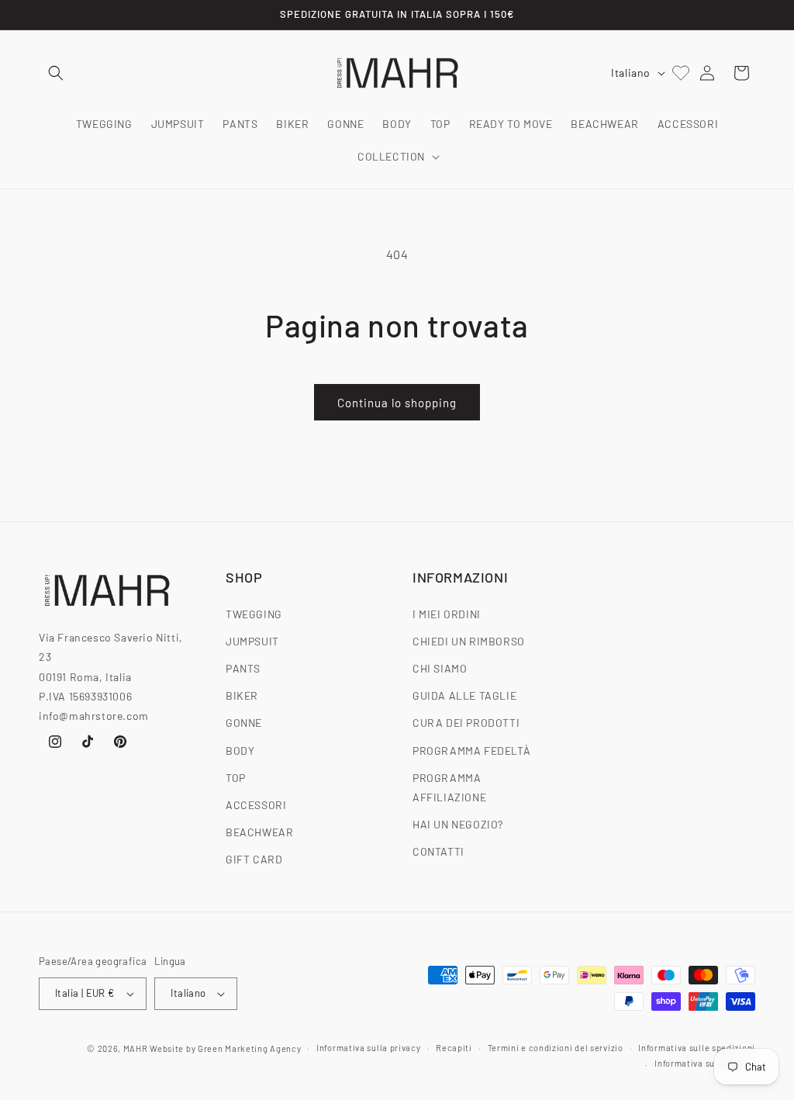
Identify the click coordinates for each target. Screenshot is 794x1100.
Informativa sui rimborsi (704, 1063)
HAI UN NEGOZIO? (458, 824)
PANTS (243, 668)
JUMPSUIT (252, 641)
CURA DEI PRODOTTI (466, 722)
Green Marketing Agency (249, 1048)
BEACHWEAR (259, 832)
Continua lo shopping (397, 403)
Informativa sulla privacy (368, 1048)
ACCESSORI (256, 804)
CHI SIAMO (440, 668)
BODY (240, 750)
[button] (56, 73)
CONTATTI (438, 851)
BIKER (242, 695)
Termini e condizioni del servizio (555, 1048)
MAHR (135, 1048)
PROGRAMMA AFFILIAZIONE (449, 787)
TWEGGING (254, 614)
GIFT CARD (254, 859)
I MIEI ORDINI (447, 614)
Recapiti (454, 1048)
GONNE (244, 722)
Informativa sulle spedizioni (696, 1048)
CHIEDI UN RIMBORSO (469, 641)
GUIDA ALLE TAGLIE (464, 695)
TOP (236, 777)
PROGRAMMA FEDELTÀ (471, 750)
